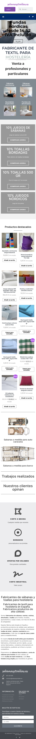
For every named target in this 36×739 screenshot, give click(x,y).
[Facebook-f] (29, 16)
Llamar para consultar (9, 333)
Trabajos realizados (18, 476)
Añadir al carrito (9, 260)
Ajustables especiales (9, 103)
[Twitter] (33, 16)
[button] (3, 16)
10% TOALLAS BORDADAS (18, 151)
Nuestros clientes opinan (18, 487)
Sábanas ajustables (26, 84)
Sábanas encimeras (10, 84)
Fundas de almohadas (26, 103)
